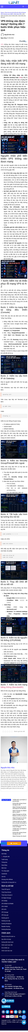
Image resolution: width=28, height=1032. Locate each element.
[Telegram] (16, 1012)
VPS (2, 44)
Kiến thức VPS (17, 14)
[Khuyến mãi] (23, 7)
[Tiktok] (20, 1012)
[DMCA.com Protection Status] (13, 1006)
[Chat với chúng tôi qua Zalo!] (24, 1019)
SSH (20, 77)
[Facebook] (3, 1012)
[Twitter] (7, 1012)
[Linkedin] (24, 1012)
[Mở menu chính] (2, 6)
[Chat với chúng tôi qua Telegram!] (24, 1024)
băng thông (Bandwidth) (12, 687)
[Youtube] (11, 1012)
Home (2, 12)
